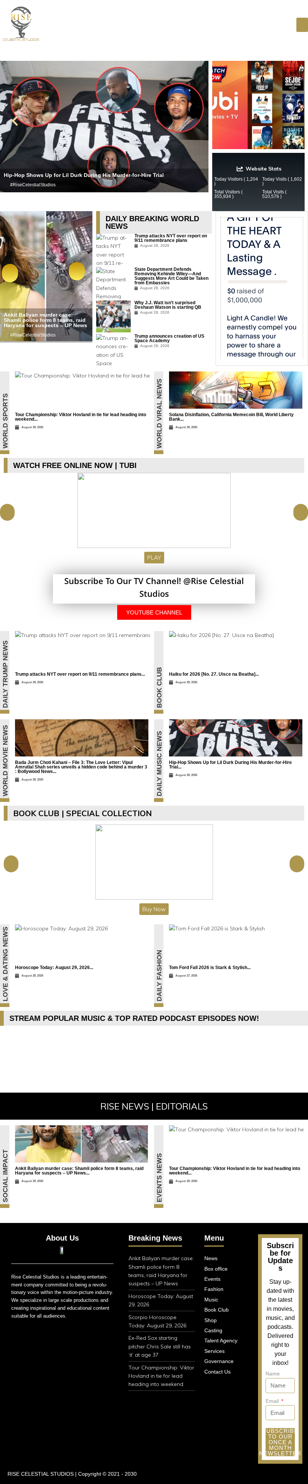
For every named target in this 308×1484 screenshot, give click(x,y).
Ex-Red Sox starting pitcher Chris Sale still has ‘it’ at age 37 (159, 1346)
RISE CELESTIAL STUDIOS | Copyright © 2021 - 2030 (72, 1474)
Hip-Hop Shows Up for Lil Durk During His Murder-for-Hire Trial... (230, 765)
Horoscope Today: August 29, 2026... (54, 967)
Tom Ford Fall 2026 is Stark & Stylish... (210, 967)
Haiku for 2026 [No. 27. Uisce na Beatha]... (214, 674)
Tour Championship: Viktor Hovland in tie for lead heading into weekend (161, 1376)
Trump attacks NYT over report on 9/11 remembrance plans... (80, 674)
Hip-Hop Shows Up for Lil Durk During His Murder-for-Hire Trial (84, 175)
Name (273, 1374)
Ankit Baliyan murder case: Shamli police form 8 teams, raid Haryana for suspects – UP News (45, 320)
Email (273, 1401)
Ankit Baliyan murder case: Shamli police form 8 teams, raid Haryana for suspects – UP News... (79, 1171)
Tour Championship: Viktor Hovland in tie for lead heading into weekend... (80, 417)
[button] (15, 121)
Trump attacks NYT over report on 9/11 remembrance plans (170, 238)
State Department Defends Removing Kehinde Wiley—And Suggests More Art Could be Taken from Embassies (171, 276)
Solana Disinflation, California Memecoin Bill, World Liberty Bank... (231, 417)
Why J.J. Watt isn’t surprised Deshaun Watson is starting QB (167, 305)
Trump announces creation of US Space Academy (169, 338)
